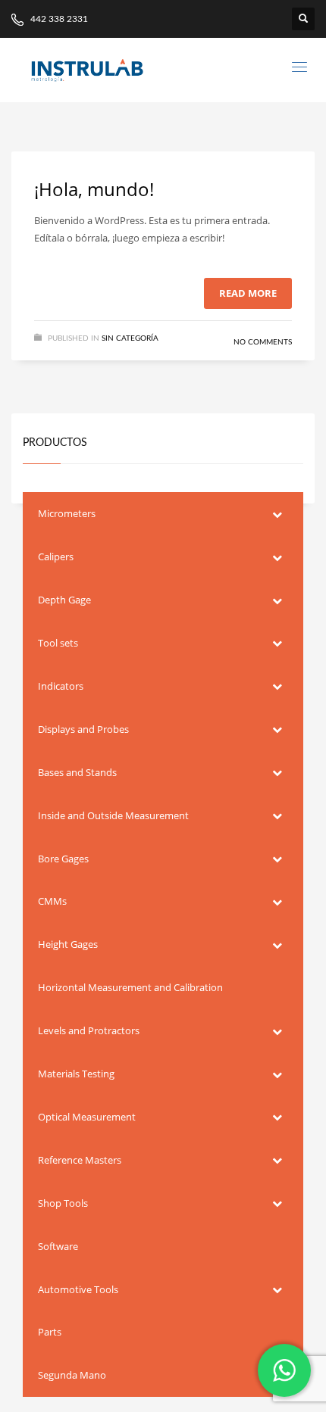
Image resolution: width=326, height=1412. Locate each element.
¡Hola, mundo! (94, 188)
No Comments (263, 342)
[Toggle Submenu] (276, 513)
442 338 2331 (58, 18)
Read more (248, 293)
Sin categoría (130, 338)
